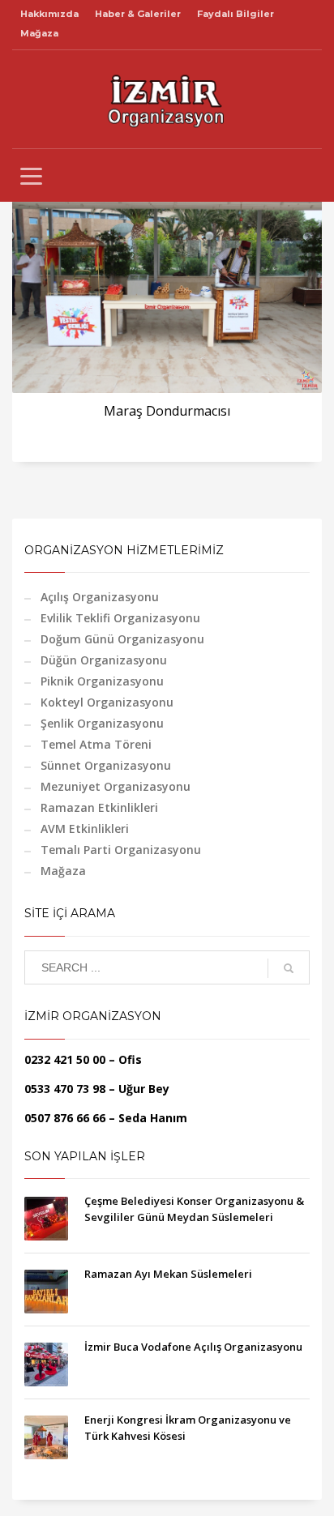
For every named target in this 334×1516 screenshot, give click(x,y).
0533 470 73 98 (64, 1088)
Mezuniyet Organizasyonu (116, 786)
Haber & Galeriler (138, 13)
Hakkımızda (49, 13)
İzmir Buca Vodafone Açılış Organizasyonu (193, 1346)
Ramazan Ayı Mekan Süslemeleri (168, 1273)
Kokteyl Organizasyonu (107, 702)
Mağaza (39, 33)
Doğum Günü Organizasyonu (122, 639)
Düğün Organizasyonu (104, 660)
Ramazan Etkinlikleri (99, 807)
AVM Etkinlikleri (85, 828)
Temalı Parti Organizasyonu (121, 849)
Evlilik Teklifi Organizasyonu (120, 618)
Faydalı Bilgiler (235, 13)
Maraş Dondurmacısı (167, 411)
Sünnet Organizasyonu (106, 765)
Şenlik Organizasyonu (102, 723)
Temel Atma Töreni (96, 744)
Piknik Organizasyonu (102, 681)
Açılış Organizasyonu (100, 596)
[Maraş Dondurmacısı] (167, 289)
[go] (289, 968)
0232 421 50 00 (64, 1059)
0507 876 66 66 (64, 1117)
